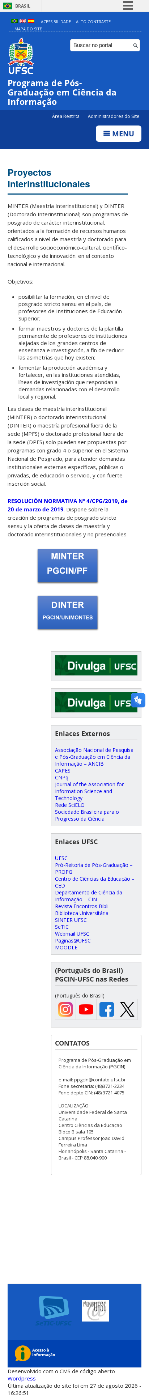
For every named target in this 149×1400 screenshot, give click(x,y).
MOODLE (66, 947)
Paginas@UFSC (73, 940)
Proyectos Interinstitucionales (49, 178)
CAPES (63, 770)
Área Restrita (66, 116)
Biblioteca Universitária (81, 913)
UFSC (61, 858)
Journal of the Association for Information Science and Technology (89, 791)
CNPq (61, 777)
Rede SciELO (70, 804)
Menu (122, 134)
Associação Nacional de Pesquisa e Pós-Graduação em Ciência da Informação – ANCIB (94, 756)
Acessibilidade (56, 21)
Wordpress (22, 1378)
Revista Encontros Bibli (81, 906)
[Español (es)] (31, 21)
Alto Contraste (93, 21)
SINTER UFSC (71, 919)
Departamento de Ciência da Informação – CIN (88, 896)
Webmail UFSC (72, 933)
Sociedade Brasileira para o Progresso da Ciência (87, 815)
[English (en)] (23, 21)
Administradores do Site (114, 116)
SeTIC (62, 926)
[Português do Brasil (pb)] (14, 21)
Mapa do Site (28, 28)
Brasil (22, 6)
